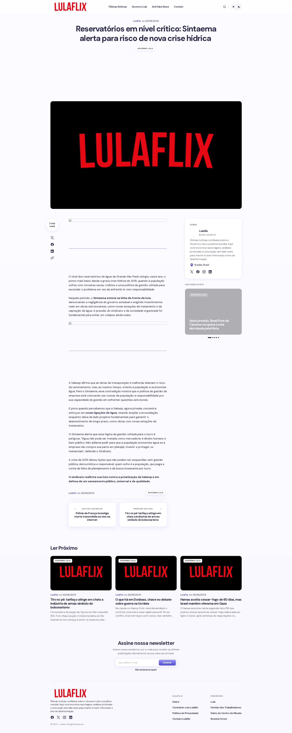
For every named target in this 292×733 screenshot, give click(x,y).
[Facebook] (52, 717)
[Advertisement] (146, 78)
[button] (225, 6)
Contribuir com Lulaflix (185, 707)
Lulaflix (203, 231)
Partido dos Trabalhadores (226, 707)
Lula (213, 701)
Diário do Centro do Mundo (226, 713)
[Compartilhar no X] (52, 237)
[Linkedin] (71, 717)
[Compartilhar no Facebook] (52, 244)
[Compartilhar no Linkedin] (52, 251)
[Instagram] (64, 717)
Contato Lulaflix (181, 718)
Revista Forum (219, 718)
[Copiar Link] (52, 258)
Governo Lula (145, 48)
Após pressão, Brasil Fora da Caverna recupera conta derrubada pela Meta (209, 325)
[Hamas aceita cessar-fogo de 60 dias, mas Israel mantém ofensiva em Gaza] (211, 573)
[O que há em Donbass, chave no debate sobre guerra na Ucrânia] (146, 573)
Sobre (175, 701)
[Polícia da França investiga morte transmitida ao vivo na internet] (92, 515)
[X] (58, 717)
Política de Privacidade (185, 713)
